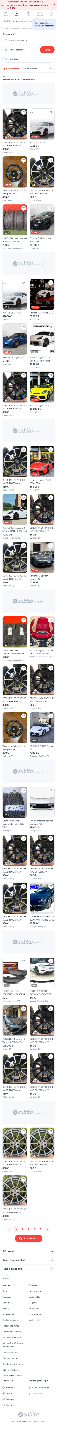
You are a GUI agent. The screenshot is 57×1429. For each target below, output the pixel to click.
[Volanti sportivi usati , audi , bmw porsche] (14, 179)
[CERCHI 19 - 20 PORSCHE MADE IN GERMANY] (14, 131)
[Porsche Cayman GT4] (42, 394)
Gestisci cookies (10, 1320)
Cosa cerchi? (9, 34)
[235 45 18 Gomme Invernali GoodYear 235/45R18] (14, 227)
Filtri (47, 49)
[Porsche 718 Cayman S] (14, 346)
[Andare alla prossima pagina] (48, 1229)
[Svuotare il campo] (51, 40)
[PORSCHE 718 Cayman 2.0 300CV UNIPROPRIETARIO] (42, 905)
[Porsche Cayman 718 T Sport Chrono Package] (42, 346)
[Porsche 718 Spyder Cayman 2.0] (42, 564)
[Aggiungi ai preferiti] (23, 112)
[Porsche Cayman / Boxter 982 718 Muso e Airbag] (42, 639)
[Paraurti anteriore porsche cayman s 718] (42, 809)
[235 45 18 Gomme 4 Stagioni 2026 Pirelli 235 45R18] (14, 639)
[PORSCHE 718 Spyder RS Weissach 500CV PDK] (14, 1027)
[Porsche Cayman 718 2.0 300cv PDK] (42, 468)
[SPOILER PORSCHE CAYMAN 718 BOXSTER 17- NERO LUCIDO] (42, 980)
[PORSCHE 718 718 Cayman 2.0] (42, 735)
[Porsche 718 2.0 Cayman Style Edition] (42, 227)
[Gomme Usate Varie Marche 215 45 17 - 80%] (14, 809)
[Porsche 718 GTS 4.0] (42, 131)
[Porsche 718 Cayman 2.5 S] (42, 300)
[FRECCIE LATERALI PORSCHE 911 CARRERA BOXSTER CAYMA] (14, 980)
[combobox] (28, 40)
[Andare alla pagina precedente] (9, 1229)
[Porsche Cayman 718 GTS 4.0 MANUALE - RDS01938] (14, 516)
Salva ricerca (12, 68)
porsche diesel (19, 21)
